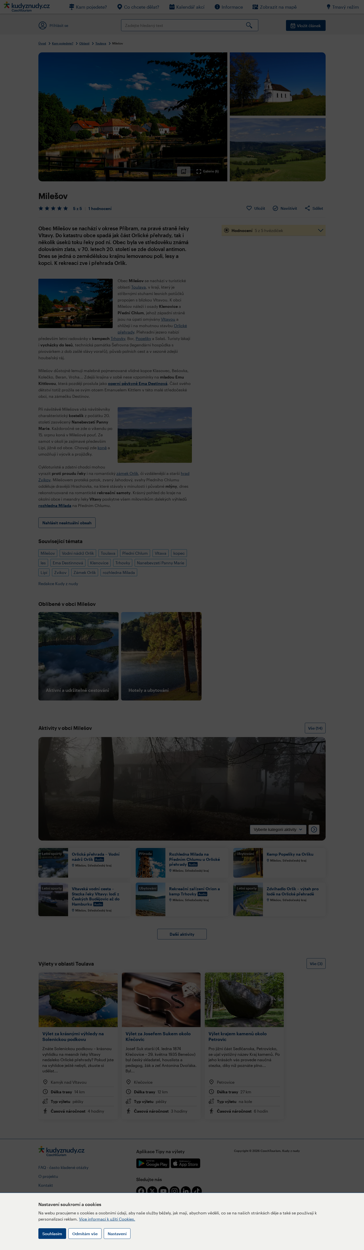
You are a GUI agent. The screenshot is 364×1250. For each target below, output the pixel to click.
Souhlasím (52, 1233)
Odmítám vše (85, 1233)
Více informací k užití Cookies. (107, 1219)
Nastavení (117, 1233)
